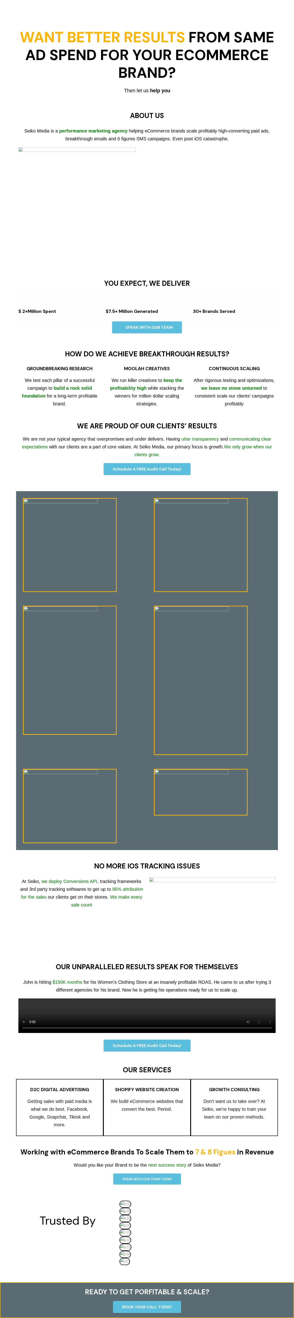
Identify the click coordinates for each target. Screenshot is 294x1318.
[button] (196, 1268)
